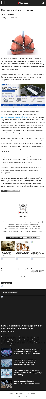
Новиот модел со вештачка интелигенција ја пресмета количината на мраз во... (25, 362)
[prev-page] (22, 276)
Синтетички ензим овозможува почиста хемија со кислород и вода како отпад (28, 372)
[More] (21, 26)
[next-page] (24, 276)
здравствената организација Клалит (14, 117)
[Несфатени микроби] (23, 263)
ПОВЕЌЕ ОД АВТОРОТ (31, 237)
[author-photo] (23, 209)
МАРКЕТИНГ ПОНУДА (22, 393)
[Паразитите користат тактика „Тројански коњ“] (23, 246)
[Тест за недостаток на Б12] (8, 263)
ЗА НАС (11, 393)
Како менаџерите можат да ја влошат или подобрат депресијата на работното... (21, 328)
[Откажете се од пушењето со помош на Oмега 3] (38, 246)
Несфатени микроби (22, 269)
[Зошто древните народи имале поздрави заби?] (8, 246)
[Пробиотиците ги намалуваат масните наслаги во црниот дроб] (38, 263)
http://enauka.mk (23, 219)
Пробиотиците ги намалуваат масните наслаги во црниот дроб (37, 271)
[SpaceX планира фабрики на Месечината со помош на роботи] (6, 384)
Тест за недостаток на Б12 (8, 269)
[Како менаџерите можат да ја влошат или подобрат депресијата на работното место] (23, 310)
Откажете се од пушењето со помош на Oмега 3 (37, 253)
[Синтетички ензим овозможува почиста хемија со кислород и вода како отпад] (6, 373)
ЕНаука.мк (6, 18)
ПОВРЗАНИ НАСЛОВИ (15, 237)
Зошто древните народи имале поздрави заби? (6, 253)
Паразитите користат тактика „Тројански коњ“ (22, 253)
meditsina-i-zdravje (13, 190)
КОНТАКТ (34, 393)
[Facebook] (16, 26)
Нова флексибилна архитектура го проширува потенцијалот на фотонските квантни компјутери (28, 351)
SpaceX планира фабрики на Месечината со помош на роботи (27, 382)
